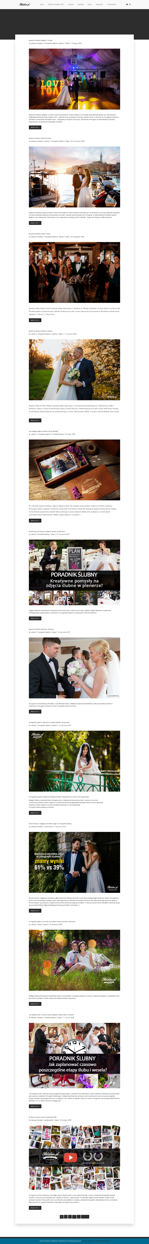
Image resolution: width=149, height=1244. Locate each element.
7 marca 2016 (68, 1018)
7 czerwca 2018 (70, 334)
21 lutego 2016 (65, 1120)
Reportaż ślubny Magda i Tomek (40, 40)
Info (42, 4)
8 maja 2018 (70, 434)
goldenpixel (48, 1120)
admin (33, 334)
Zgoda (84, 1241)
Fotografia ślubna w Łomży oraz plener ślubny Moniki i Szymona (52, 921)
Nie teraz (91, 1241)
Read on (34, 127)
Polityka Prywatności (102, 1241)
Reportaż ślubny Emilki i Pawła (39, 234)
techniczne (48, 827)
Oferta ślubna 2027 (56, 4)
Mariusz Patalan (37, 43)
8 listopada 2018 (77, 237)
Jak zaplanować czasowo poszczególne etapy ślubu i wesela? (51, 1015)
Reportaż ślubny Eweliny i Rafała (40, 331)
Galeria (81, 4)
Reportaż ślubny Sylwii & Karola (40, 138)
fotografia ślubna (50, 43)
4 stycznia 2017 (65, 725)
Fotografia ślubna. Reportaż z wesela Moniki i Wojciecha (49, 722)
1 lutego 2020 (76, 43)
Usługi (71, 4)
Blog (90, 4)
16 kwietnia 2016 (56, 924)
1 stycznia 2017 (60, 827)
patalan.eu (111, 4)
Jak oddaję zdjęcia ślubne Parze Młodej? (43, 431)
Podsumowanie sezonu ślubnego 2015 (42, 1117)
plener (61, 43)
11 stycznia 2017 (64, 632)
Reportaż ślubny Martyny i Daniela (41, 629)
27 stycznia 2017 (63, 534)
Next (84, 1217)
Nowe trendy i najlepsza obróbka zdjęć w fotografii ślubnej (50, 824)
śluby (67, 43)
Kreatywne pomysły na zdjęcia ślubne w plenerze (47, 531)
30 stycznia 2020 (78, 141)
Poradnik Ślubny (58, 434)
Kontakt (99, 4)
